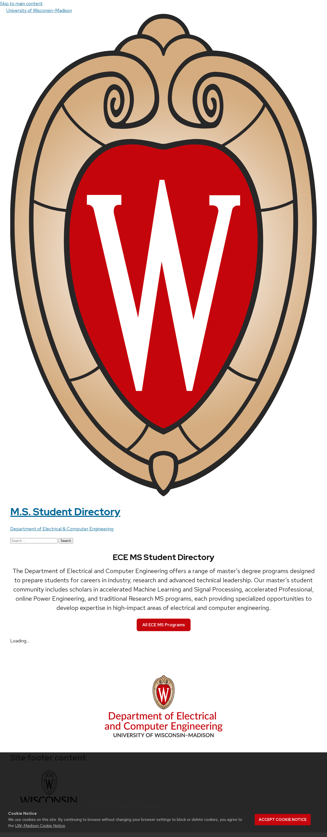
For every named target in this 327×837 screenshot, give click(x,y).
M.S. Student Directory (65, 511)
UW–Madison (39, 10)
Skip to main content (21, 3)
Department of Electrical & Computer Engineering (61, 529)
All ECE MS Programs (163, 625)
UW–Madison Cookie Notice (40, 825)
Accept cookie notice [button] (283, 819)
